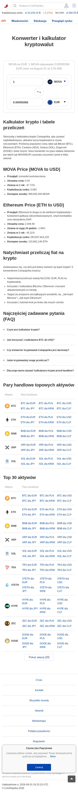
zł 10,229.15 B (33, 12)
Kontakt (39, 690)
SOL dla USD (64, 458)
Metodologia (39, 721)
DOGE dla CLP (62, 645)
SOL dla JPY (28, 464)
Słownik (39, 710)
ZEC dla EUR (29, 620)
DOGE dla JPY (27, 645)
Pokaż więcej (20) (39, 657)
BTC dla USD (64, 403)
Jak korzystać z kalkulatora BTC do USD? (30, 340)
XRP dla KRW (46, 450)
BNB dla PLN (46, 431)
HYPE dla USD (62, 601)
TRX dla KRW (47, 570)
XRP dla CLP (64, 450)
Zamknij (39, 767)
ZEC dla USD (64, 620)
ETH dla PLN (46, 417)
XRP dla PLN (46, 444)
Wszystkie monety (39, 700)
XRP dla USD (64, 444)
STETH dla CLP (63, 589)
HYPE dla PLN (45, 601)
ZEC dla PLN (47, 620)
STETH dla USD (63, 580)
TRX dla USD (64, 564)
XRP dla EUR (28, 444)
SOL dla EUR (28, 458)
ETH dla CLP (64, 422)
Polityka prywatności (39, 731)
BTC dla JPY (28, 408)
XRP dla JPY (28, 450)
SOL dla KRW (46, 464)
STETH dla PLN (46, 580)
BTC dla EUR (28, 403)
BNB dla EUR (28, 431)
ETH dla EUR (28, 417)
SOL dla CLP (64, 464)
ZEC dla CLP (64, 626)
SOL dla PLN (46, 458)
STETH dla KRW (46, 589)
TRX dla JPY (29, 570)
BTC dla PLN (46, 403)
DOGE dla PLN (45, 636)
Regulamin (39, 741)
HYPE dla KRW (45, 610)
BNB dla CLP (64, 436)
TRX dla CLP (64, 570)
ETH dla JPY (28, 422)
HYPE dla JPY (30, 608)
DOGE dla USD (62, 636)
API (3, 20)
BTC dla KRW (46, 408)
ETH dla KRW (46, 422)
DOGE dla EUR (27, 636)
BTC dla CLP (64, 408)
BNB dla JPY (28, 436)
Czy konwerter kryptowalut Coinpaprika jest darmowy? (38, 350)
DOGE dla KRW (45, 645)
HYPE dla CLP (62, 610)
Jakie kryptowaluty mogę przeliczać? (28, 360)
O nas (39, 680)
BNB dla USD (64, 431)
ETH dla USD (64, 417)
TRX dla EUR (29, 564)
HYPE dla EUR (27, 601)
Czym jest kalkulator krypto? (23, 329)
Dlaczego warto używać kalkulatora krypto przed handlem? (40, 370)
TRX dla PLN (47, 564)
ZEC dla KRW (47, 626)
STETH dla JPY (28, 589)
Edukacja (40, 20)
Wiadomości (19, 20)
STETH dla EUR (28, 580)
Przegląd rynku (62, 20)
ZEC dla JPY (29, 626)
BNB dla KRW (46, 436)
